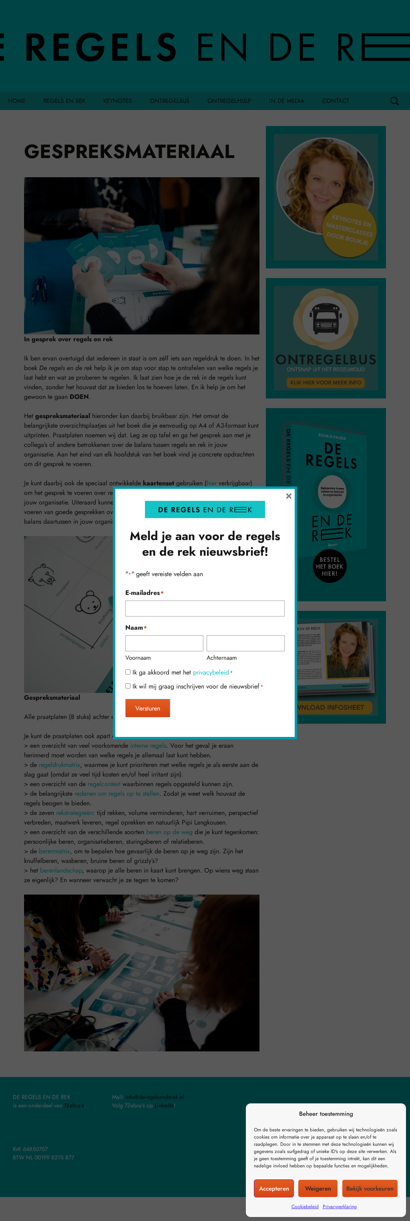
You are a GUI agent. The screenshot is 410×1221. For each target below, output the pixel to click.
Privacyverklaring (340, 1206)
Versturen (147, 708)
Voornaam (138, 657)
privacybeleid (211, 672)
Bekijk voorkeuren (370, 1188)
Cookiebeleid (305, 1206)
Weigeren (318, 1188)
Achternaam (222, 657)
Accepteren (274, 1188)
